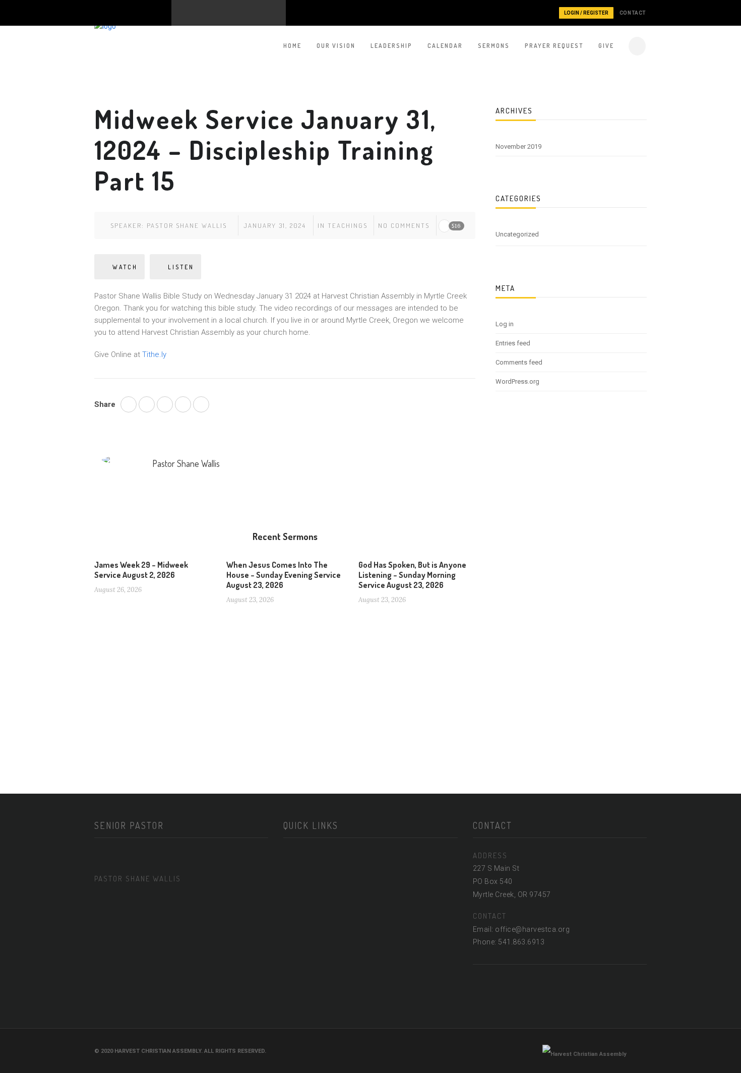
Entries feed (513, 343)
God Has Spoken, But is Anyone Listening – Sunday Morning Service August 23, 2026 (412, 575)
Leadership (391, 45)
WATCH (125, 267)
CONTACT (633, 13)
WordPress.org (517, 381)
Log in (505, 324)
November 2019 (518, 146)
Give (606, 45)
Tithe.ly (154, 354)
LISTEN (181, 267)
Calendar (445, 45)
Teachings (347, 225)
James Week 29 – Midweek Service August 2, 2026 (141, 570)
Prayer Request (554, 45)
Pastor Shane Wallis (187, 225)
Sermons (494, 45)
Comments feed (519, 362)
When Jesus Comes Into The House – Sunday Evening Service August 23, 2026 (283, 575)
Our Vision (336, 45)
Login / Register (586, 13)
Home (292, 45)
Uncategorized (517, 234)
